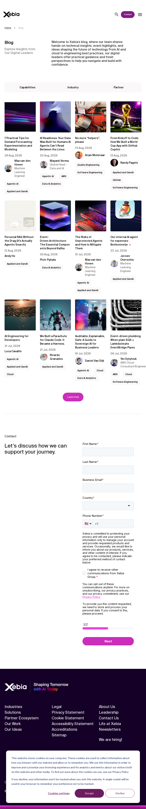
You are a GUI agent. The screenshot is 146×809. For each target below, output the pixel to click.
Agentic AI (12, 183)
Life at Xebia (110, 723)
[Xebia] (11, 14)
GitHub (117, 180)
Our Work (13, 723)
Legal (56, 706)
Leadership (109, 712)
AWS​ (63, 176)
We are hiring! (110, 739)
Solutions (13, 712)
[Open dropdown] (139, 14)
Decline (120, 793)
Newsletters (110, 729)
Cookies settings (59, 793)
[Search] (117, 14)
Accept (89, 793)
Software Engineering (89, 172)
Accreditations (64, 729)
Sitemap (59, 735)
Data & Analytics (51, 183)
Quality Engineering (88, 164)
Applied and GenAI (17, 191)
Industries (13, 706)
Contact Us (109, 718)
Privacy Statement (68, 712)
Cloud (10, 374)
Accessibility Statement (73, 723)
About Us (107, 706)
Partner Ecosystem (22, 718)
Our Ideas (13, 729)
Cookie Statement (68, 718)
